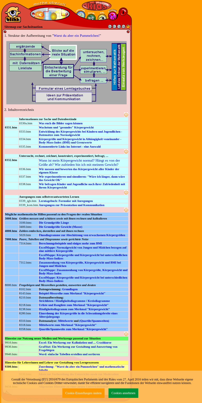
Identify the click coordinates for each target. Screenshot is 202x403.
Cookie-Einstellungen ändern (83, 393)
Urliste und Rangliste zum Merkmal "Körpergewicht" (73, 305)
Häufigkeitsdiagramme (70, 300)
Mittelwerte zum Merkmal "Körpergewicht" (67, 325)
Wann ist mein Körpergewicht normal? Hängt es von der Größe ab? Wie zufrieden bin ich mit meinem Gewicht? (79, 162)
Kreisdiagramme (99, 300)
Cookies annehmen (123, 393)
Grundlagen (70, 289)
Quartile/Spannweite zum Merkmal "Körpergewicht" (73, 329)
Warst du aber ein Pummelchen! (77, 36)
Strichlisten (46, 300)
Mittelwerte (65, 320)
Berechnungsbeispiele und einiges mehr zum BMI (70, 243)
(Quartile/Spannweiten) (94, 320)
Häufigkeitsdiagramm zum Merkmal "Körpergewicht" (74, 309)
